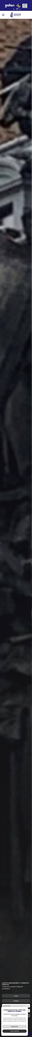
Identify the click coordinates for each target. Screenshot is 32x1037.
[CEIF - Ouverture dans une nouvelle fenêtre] (18, 6)
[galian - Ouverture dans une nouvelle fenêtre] (9, 5)
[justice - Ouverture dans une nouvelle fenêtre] (24, 6)
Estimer (16, 1001)
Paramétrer (14, 1026)
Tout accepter (14, 1031)
